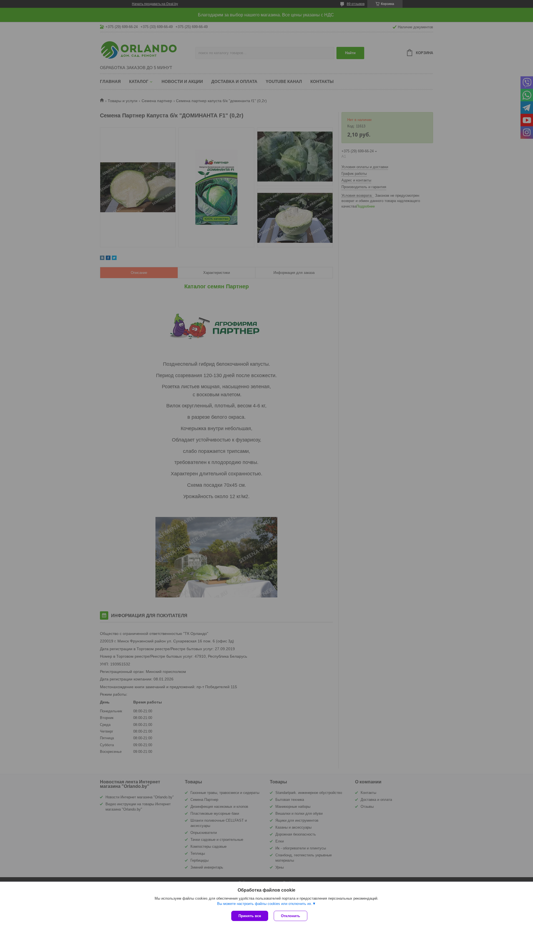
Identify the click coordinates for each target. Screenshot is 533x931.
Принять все (249, 916)
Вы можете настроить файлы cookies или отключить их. (264, 904)
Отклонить (290, 916)
